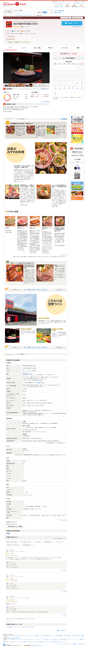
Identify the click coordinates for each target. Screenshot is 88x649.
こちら (53, 374)
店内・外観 (37, 48)
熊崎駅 (17, 638)
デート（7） (59, 542)
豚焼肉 (81, 639)
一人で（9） (37, 542)
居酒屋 (21, 33)
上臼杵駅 (13, 638)
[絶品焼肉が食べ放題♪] (10, 130)
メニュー (23, 48)
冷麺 (61, 639)
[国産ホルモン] (35, 221)
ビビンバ (50, 639)
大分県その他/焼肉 (67, 635)
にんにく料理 (18, 639)
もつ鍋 (30, 639)
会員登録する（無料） (58, 6)
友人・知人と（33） (26, 542)
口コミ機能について (60, 538)
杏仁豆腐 (45, 639)
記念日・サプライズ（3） (13, 545)
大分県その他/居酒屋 (58, 635)
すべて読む (64, 570)
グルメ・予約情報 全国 (17, 15)
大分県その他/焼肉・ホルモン (47, 635)
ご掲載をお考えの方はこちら (37, 645)
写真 (50, 48)
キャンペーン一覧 (80, 144)
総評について (46, 88)
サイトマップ (59, 644)
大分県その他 (61, 10)
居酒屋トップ (38, 635)
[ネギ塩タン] (10, 221)
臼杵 (79, 1)
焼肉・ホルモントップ (30, 635)
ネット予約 (37, 382)
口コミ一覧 (9, 620)
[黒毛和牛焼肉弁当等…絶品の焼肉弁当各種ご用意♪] (14, 272)
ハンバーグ (34, 639)
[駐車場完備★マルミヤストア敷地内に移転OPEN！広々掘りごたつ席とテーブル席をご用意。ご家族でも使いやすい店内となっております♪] (21, 309)
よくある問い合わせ (57, 2)
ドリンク (34, 289)
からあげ (13, 639)
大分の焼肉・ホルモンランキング (28, 641)
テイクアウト (44, 289)
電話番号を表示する (77, 26)
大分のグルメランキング (16, 641)
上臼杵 (81, 1)
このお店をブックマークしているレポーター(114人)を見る (20, 627)
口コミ (64, 48)
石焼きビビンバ (56, 639)
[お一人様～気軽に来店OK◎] (30, 130)
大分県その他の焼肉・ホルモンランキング (58, 641)
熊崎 (84, 1)
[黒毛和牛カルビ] (22, 221)
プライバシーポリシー (67, 644)
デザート (69, 639)
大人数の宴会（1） (27, 545)
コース (25, 289)
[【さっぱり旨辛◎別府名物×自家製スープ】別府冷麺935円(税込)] (44, 192)
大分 (56, 10)
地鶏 (26, 639)
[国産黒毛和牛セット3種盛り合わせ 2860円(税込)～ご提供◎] (12, 192)
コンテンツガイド (67, 2)
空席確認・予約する (73, 23)
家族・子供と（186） (12, 542)
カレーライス (40, 639)
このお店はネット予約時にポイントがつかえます (17, 42)
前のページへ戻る (7, 15)
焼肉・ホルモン (58, 12)
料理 (29, 289)
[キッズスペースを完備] (51, 130)
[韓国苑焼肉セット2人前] (47, 221)
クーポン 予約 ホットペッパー (79, 2)
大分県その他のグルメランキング (42, 641)
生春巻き (64, 639)
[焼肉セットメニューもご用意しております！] (45, 272)
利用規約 (74, 644)
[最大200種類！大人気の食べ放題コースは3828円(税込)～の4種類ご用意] (51, 158)
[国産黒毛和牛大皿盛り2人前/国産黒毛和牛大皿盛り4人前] (59, 221)
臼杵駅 (9, 638)
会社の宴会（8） (48, 542)
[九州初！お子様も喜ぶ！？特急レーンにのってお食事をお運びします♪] (12, 335)
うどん (23, 639)
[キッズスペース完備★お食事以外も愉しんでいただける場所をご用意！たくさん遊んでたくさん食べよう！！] (44, 335)
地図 (78, 48)
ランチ (38, 289)
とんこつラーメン (75, 639)
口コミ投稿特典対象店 (10, 36)
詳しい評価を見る (45, 101)
